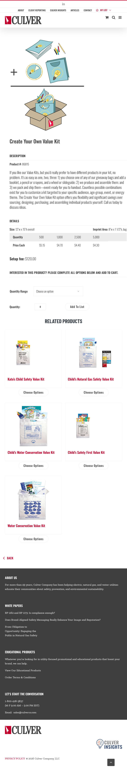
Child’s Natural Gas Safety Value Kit (91, 379)
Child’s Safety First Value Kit (86, 452)
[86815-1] (63, 83)
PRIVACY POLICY (15, 758)
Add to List (77, 306)
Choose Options (33, 392)
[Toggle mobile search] (113, 17)
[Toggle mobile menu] (120, 17)
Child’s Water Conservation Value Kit (31, 452)
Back (10, 558)
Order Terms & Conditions (20, 677)
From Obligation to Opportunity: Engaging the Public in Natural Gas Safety (21, 631)
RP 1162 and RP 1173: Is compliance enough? (30, 612)
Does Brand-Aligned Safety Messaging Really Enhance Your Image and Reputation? (53, 619)
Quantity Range (19, 291)
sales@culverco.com (24, 712)
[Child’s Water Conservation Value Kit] (33, 425)
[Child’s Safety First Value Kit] (93, 425)
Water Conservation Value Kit (26, 525)
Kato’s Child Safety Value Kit (26, 379)
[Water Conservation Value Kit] (33, 498)
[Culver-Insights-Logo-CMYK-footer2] (109, 740)
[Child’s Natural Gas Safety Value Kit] (93, 351)
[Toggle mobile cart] (107, 17)
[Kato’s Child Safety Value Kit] (33, 351)
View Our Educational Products (23, 670)
